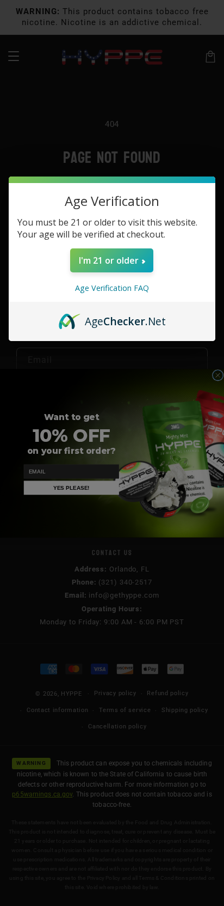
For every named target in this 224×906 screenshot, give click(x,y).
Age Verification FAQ (112, 288)
